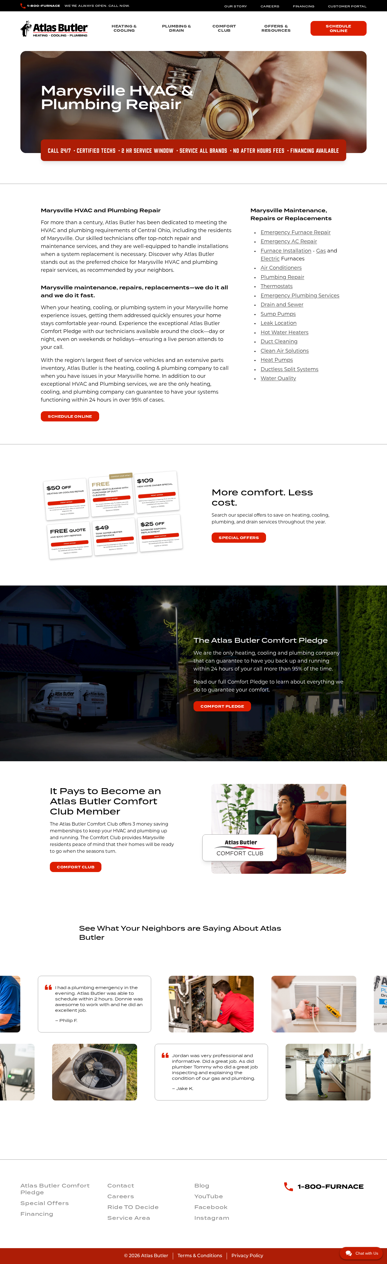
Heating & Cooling (124, 28)
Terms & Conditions (200, 1256)
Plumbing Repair (282, 277)
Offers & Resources (276, 28)
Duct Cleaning (279, 342)
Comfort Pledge (222, 706)
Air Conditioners (281, 268)
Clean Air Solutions (285, 351)
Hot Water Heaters (285, 333)
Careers (270, 6)
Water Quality (278, 378)
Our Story (235, 6)
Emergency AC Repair (289, 242)
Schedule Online (338, 28)
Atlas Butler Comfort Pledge (55, 1189)
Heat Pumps (277, 360)
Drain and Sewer (282, 305)
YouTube (208, 1196)
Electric (270, 259)
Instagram (211, 1217)
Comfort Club (224, 28)
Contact (120, 1185)
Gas (321, 251)
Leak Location (279, 323)
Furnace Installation (286, 251)
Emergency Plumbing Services (300, 296)
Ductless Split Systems (289, 369)
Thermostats (277, 286)
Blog (202, 1185)
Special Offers (239, 537)
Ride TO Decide (133, 1207)
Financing (303, 6)
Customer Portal (347, 6)
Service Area (128, 1217)
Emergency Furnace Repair (296, 233)
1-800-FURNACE (43, 6)
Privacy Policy (247, 1256)
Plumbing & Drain (176, 28)
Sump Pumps (278, 314)
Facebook (211, 1207)
